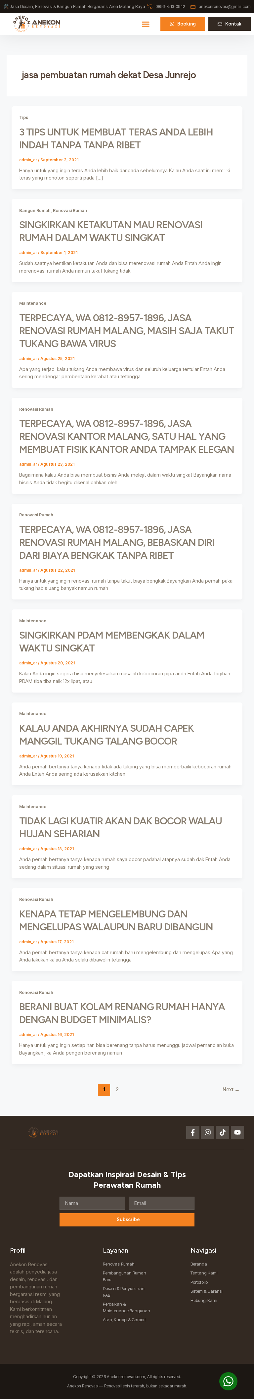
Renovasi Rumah (70, 210)
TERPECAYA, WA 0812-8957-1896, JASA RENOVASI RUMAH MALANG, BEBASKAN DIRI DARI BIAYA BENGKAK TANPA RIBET (116, 542)
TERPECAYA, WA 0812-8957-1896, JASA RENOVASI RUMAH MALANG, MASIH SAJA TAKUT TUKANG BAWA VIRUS (126, 331)
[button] (145, 24)
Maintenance (32, 303)
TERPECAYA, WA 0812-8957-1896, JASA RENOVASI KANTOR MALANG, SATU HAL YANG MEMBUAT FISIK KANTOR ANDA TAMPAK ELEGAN (126, 436)
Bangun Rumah (35, 210)
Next (231, 1089)
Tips (23, 117)
